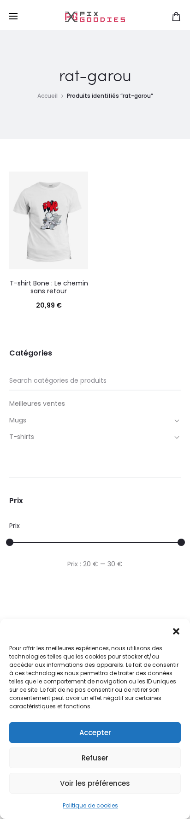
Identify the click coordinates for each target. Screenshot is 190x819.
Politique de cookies (90, 805)
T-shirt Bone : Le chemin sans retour (49, 287)
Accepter (95, 732)
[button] (176, 630)
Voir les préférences (95, 783)
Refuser (95, 758)
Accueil (47, 96)
